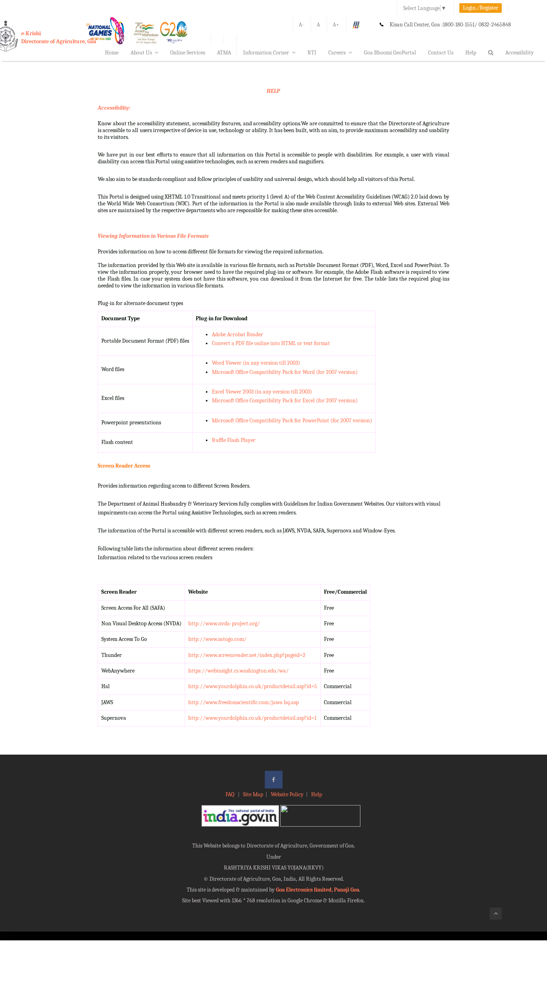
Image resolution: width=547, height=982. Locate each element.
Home (112, 52)
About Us (141, 52)
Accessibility (519, 52)
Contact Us (440, 52)
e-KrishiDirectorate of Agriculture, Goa (58, 37)
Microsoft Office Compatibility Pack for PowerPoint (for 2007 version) (292, 420)
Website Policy (287, 794)
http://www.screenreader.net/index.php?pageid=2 (247, 655)
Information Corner (266, 52)
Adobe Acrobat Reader (237, 334)
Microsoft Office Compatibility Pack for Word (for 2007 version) (285, 372)
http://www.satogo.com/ (217, 639)
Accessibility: (114, 107)
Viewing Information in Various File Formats (153, 236)
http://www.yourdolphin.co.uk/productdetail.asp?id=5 (252, 686)
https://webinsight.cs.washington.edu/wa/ (238, 670)
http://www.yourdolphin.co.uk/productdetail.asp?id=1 (252, 718)
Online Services (187, 52)
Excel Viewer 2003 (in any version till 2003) (262, 391)
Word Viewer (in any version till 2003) (256, 362)
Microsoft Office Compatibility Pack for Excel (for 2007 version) (285, 400)
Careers (337, 52)
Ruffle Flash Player (233, 440)
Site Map (253, 794)
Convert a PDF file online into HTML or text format (271, 343)
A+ (336, 24)
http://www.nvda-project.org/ (224, 623)
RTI (312, 52)
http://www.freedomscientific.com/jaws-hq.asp (243, 702)
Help (470, 52)
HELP (273, 91)
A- (301, 24)
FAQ (230, 794)
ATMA (224, 52)
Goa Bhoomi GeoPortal (390, 52)
